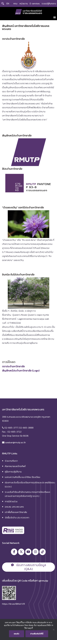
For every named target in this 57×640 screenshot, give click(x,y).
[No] (53, 629)
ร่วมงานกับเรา (11, 461)
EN (8, 3)
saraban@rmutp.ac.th (15, 442)
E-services (35, 3)
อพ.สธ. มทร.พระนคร (14, 506)
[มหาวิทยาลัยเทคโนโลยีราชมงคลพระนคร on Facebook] (14, 552)
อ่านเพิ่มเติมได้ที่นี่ (36, 633)
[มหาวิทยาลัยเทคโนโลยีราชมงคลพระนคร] (28, 11)
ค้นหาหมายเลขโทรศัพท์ (15, 466)
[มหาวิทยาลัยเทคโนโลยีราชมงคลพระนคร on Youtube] (28, 552)
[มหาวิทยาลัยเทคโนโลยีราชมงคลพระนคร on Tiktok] (42, 552)
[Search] (3, 3)
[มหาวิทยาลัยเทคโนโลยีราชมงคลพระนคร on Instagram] (35, 552)
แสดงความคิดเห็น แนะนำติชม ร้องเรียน (22, 477)
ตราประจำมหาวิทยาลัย (13, 366)
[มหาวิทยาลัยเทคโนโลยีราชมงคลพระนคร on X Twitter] (21, 552)
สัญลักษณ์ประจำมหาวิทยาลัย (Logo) (21, 370)
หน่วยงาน (24, 3)
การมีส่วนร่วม (11, 501)
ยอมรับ (16, 633)
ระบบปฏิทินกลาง (49, 3)
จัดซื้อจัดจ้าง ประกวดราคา (17, 517)
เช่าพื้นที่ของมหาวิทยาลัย (16, 512)
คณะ (15, 3)
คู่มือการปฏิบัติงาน (13, 471)
